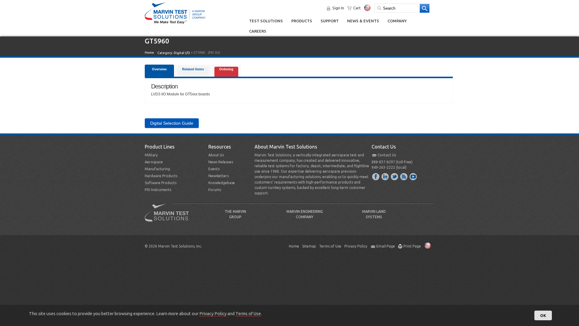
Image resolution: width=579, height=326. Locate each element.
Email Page (385, 246)
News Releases (220, 162)
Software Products (160, 183)
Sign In (338, 8)
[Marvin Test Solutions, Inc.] (175, 24)
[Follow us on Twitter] (394, 176)
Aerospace (154, 162)
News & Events (363, 21)
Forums (214, 190)
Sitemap (309, 246)
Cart (357, 8)
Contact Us (387, 155)
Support (330, 21)
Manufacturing (157, 169)
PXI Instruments (158, 190)
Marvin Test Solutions (169, 217)
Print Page (412, 246)
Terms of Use (330, 246)
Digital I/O (182, 53)
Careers (257, 31)
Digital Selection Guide (171, 123)
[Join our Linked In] (385, 176)
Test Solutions (266, 21)
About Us (216, 155)
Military (151, 155)
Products (301, 21)
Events (214, 169)
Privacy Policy (355, 246)
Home (149, 52)
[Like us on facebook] (376, 176)
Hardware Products (161, 176)
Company (397, 21)
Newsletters (218, 176)
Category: (173, 53)
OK (543, 315)
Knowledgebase (221, 183)
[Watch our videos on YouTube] (413, 176)
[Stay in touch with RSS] (404, 176)
